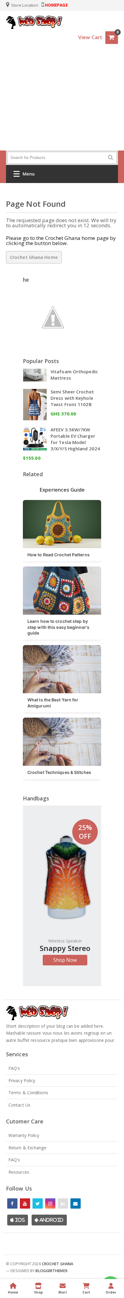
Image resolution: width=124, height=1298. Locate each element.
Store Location (24, 5)
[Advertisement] (62, 104)
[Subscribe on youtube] (25, 1203)
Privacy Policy (21, 1080)
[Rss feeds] (75, 1203)
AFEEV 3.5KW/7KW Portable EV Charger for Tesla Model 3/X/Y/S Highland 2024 (75, 439)
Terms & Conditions (28, 1092)
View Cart (90, 37)
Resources (18, 1172)
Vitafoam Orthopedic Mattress (74, 374)
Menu (29, 174)
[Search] (110, 157)
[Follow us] (38, 1203)
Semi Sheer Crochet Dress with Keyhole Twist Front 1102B (72, 398)
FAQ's (14, 1068)
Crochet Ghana (57, 1263)
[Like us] (12, 1203)
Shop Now (65, 960)
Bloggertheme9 (51, 1270)
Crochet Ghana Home (34, 257)
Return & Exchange (27, 1147)
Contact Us (19, 1105)
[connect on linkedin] (63, 1203)
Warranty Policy (23, 1135)
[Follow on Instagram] (50, 1203)
